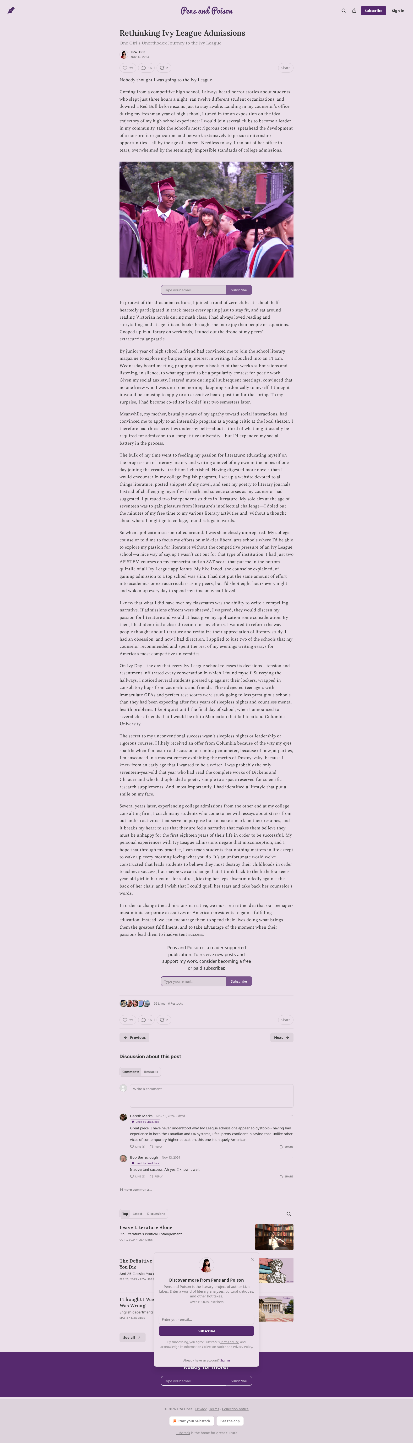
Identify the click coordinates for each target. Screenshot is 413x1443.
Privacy (200, 1409)
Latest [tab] (137, 1214)
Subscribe (373, 10)
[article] (206, 1237)
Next (278, 1037)
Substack (183, 1433)
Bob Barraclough (144, 1157)
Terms (214, 1409)
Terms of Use (229, 1342)
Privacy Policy (242, 1347)
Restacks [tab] (151, 1072)
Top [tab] (125, 1214)
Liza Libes (138, 52)
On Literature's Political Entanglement (151, 1233)
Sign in (398, 10)
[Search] (343, 10)
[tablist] (140, 1072)
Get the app (230, 1421)
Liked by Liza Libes (147, 1121)
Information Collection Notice (205, 1347)
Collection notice (235, 1409)
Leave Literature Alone (146, 1227)
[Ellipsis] (291, 1116)
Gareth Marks (141, 1115)
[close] (252, 1259)
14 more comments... (136, 1189)
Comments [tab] (130, 1072)
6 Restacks (175, 1003)
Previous (138, 1037)
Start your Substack (194, 1421)
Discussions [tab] (156, 1214)
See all (129, 1337)
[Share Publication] (354, 10)
